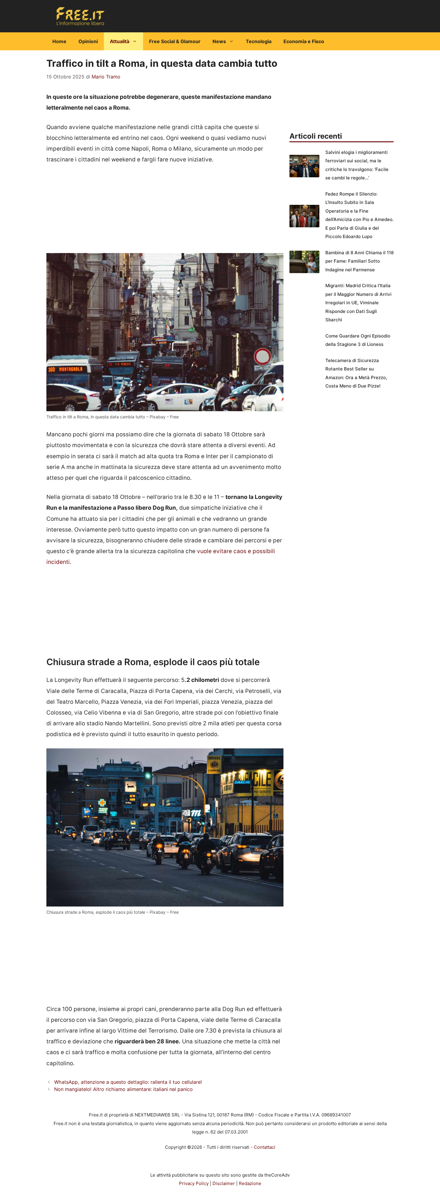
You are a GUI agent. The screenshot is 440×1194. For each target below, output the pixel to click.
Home (59, 41)
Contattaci (264, 1147)
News (219, 41)
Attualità (119, 41)
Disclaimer (224, 1183)
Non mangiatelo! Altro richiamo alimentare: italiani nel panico (123, 1089)
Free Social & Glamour (175, 41)
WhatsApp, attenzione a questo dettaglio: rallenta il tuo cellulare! (128, 1082)
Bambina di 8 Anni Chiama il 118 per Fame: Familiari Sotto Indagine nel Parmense (359, 261)
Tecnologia (258, 41)
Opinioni (88, 41)
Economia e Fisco (303, 41)
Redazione (250, 1183)
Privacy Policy (194, 1183)
